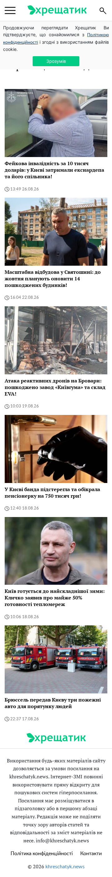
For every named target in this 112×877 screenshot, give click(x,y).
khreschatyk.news (65, 866)
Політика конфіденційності (42, 853)
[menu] (10, 10)
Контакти (91, 853)
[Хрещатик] (56, 10)
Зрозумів (56, 61)
